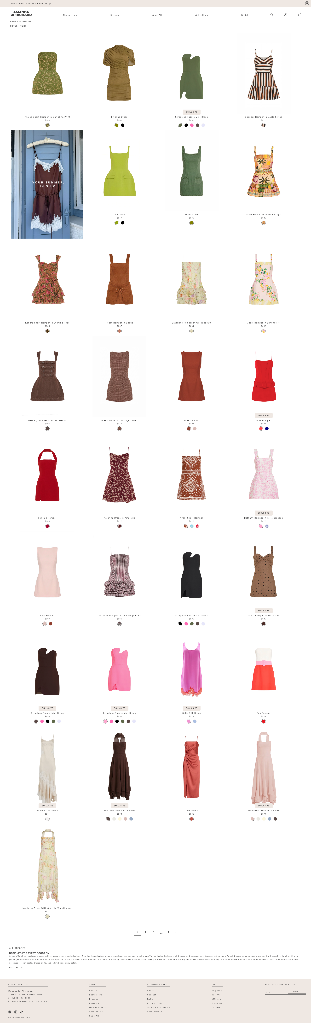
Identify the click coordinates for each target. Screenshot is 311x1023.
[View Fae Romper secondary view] (264, 669)
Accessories (96, 1011)
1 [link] (137, 932)
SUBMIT (296, 991)
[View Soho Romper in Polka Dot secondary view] (264, 571)
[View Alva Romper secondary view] (264, 376)
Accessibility (154, 1011)
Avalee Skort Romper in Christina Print (47, 116)
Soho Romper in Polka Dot (263, 615)
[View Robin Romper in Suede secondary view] (119, 279)
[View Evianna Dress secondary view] (119, 73)
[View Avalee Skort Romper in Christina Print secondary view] (47, 73)
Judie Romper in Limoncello (263, 322)
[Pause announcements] (307, 3)
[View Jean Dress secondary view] (192, 766)
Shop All (157, 15)
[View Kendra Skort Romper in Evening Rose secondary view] (47, 279)
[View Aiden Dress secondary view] (192, 170)
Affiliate (216, 998)
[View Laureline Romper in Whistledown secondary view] (192, 279)
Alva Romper (263, 420)
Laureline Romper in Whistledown (191, 322)
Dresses (114, 15)
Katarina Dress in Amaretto (119, 517)
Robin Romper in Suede (119, 322)
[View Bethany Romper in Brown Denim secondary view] (47, 376)
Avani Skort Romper (191, 517)
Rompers (94, 1003)
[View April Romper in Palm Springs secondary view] (264, 170)
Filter (14, 25)
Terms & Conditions (158, 1007)
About (150, 990)
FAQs (150, 998)
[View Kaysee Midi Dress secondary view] (47, 766)
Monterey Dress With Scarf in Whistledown (47, 908)
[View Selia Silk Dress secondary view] (192, 669)
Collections (201, 15)
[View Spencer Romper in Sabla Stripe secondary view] (264, 73)
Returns (216, 994)
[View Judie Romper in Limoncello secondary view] (264, 279)
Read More (16, 968)
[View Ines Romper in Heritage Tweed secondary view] (119, 376)
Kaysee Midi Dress (47, 810)
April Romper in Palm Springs (263, 214)
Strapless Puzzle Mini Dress (191, 116)
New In (93, 990)
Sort (23, 25)
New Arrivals (70, 15)
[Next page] (175, 932)
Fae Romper (264, 713)
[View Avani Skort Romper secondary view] (192, 474)
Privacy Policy (155, 1003)
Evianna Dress (119, 116)
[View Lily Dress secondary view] (119, 170)
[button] (298, 13)
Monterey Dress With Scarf (119, 810)
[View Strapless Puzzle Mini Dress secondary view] (192, 73)
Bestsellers (95, 994)
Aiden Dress (192, 214)
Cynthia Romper (47, 517)
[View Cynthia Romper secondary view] (47, 474)
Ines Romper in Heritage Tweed (119, 420)
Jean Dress (191, 810)
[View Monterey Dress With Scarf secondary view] (119, 766)
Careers (216, 1007)
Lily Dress (119, 214)
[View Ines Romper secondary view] (192, 376)
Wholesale (217, 1003)
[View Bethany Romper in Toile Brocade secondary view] (264, 474)
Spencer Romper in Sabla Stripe (263, 116)
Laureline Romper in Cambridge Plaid (119, 615)
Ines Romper (191, 420)
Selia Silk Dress (191, 713)
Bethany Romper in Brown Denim (47, 420)
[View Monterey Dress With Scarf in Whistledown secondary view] (47, 864)
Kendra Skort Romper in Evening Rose (47, 322)
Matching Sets (97, 1007)
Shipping (217, 990)
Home (13, 21)
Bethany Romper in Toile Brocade (263, 517)
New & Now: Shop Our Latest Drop (31, 3)
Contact (151, 994)
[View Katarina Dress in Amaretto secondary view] (119, 474)
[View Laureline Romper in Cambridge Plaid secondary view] (119, 571)
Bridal (244, 15)
